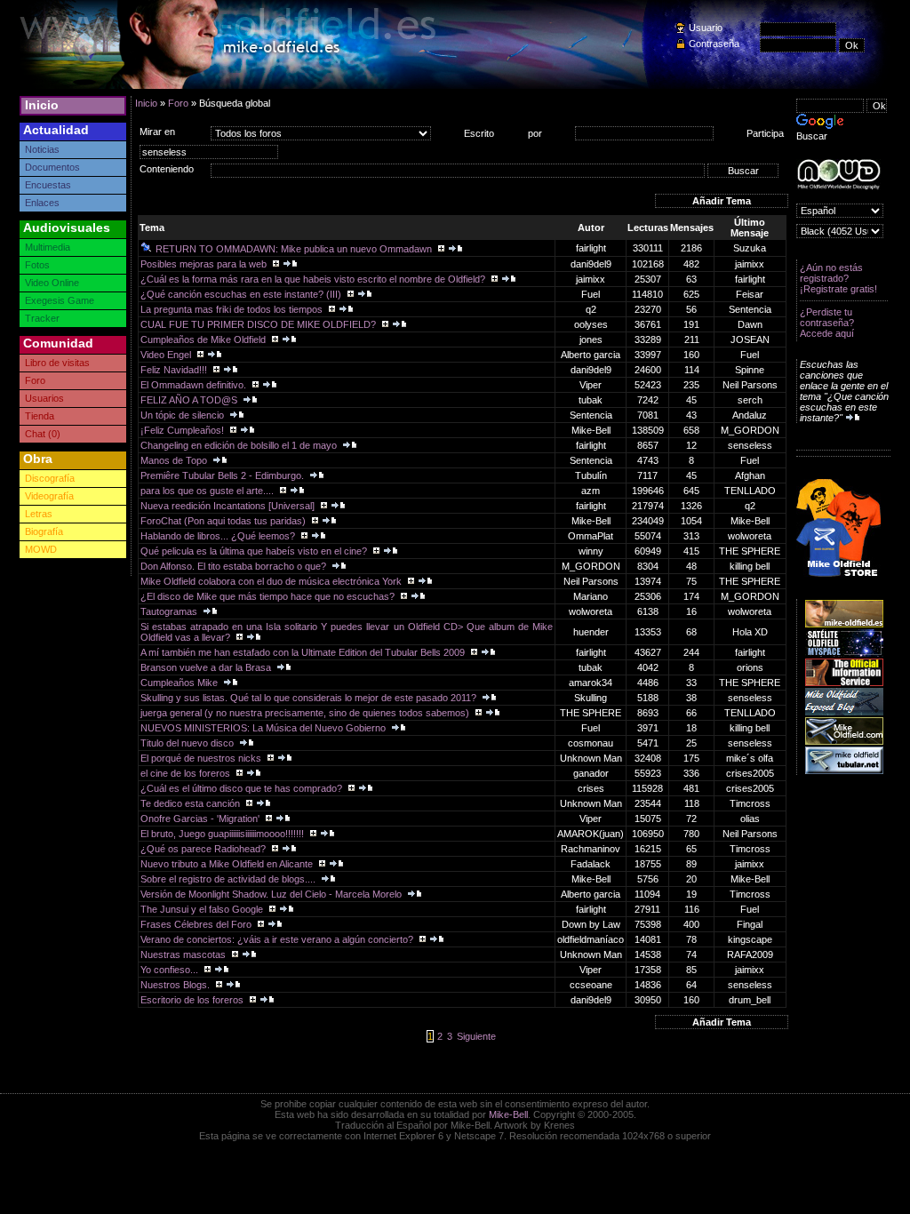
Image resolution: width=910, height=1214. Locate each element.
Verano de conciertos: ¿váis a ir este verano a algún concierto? (278, 939)
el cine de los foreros (186, 773)
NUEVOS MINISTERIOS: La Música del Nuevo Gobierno (264, 728)
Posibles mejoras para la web (204, 264)
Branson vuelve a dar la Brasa (207, 667)
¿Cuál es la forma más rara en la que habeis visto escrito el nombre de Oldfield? (314, 279)
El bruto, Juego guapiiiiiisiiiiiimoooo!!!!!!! (223, 833)
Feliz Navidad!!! (175, 369)
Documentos (52, 167)
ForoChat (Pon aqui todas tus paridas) (224, 520)
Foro (35, 380)
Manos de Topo (175, 460)
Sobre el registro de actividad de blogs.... (229, 879)
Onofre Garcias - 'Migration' (201, 818)
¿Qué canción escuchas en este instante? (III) (242, 294)
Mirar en (157, 131)
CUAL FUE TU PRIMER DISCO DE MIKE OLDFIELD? (259, 324)
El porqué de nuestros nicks (202, 758)
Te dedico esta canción (191, 803)
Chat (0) (42, 433)
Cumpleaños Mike (180, 682)
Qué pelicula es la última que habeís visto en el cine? (255, 551)
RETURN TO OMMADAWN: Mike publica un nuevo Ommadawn (295, 249)
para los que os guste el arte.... (208, 490)
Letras (38, 513)
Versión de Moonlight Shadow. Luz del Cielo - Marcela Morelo (272, 894)
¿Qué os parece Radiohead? (204, 848)
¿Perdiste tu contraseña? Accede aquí (827, 323)
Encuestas (48, 185)
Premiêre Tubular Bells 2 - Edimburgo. (223, 475)
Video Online (52, 282)
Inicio (42, 105)
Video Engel (167, 354)
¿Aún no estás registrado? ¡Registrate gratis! (838, 278)
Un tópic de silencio (183, 415)
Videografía (49, 496)
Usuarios (44, 398)
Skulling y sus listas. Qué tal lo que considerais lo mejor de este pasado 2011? (309, 697)
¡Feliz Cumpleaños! (183, 430)
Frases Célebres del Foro (197, 924)
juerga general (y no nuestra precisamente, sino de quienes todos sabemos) (306, 712)
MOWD (41, 549)
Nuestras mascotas (184, 954)
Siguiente (476, 1036)
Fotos (37, 265)
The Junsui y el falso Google (203, 909)
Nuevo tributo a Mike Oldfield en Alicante (227, 864)
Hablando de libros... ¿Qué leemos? (219, 536)
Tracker (42, 318)
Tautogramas (170, 611)
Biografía (44, 531)
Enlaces (42, 202)
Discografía (50, 478)
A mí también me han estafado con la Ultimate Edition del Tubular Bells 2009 (303, 652)
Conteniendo (167, 169)
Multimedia (47, 247)
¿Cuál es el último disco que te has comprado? (242, 788)
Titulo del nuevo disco (188, 743)
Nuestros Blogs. (176, 984)
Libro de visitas (57, 362)
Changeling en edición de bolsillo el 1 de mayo (239, 445)
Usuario (705, 27)
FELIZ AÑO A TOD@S (190, 400)
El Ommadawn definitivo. (194, 384)
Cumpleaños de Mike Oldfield (204, 339)
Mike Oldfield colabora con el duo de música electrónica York (272, 581)
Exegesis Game (59, 300)
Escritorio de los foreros (193, 999)
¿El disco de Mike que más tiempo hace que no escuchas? (268, 596)
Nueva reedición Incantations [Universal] (228, 505)
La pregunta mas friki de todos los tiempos (232, 309)
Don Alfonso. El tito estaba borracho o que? (234, 566)
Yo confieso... (170, 969)
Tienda (39, 416)
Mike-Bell (508, 1114)
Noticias (42, 149)
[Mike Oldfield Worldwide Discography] (838, 174)
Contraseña (714, 43)
